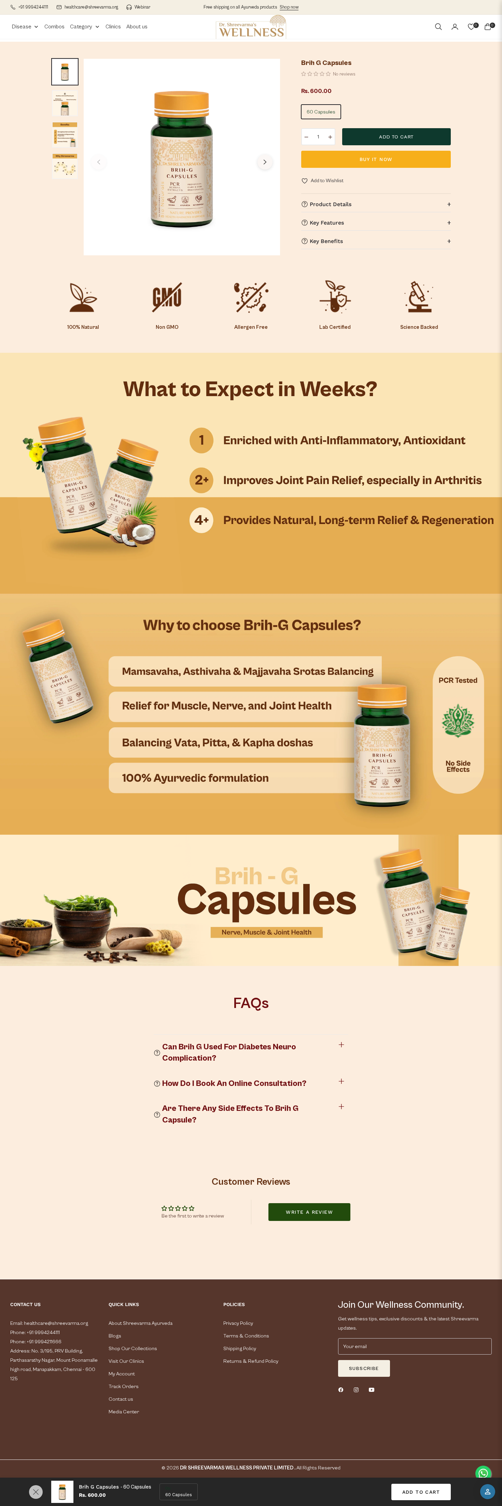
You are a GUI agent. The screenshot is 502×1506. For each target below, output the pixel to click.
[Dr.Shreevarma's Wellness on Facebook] (342, 1389)
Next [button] (265, 162)
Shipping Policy (239, 1349)
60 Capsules (321, 112)
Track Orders (124, 1386)
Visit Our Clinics (126, 1361)
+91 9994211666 (44, 1342)
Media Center (124, 1412)
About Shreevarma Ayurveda (140, 1323)
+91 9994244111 (43, 1332)
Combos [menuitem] (54, 27)
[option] (182, 157)
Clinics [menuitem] (113, 27)
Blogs (115, 1336)
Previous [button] (98, 162)
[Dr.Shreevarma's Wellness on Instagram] (357, 1389)
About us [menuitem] (137, 27)
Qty (168, 1488)
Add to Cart (421, 1492)
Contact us (121, 1399)
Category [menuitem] (81, 27)
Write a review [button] (309, 1212)
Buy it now (376, 159)
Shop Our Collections (133, 1349)
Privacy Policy (238, 1323)
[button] (438, 26)
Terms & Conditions (246, 1336)
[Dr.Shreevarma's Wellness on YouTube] (373, 1389)
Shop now (289, 7)
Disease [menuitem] (21, 27)
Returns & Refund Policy (250, 1361)
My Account (122, 1374)
